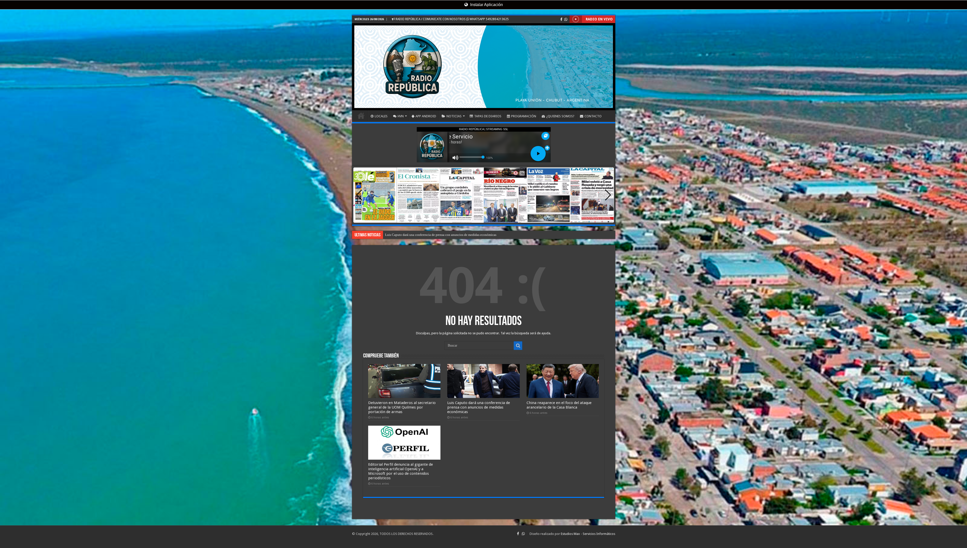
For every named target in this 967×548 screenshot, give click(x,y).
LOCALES (381, 116)
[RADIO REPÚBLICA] (483, 66)
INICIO (361, 115)
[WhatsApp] (566, 19)
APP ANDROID (426, 116)
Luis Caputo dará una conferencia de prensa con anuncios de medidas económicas (478, 407)
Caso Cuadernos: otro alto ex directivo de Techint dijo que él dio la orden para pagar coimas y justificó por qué (460, 235)
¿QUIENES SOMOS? (560, 116)
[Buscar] (518, 345)
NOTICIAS (454, 116)
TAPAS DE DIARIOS (487, 116)
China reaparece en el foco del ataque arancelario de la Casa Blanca (559, 405)
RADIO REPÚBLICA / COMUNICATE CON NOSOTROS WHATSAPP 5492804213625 (452, 19)
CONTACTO (593, 116)
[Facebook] (561, 19)
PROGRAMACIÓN (523, 116)
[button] (608, 195)
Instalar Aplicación (486, 5)
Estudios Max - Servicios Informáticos (588, 534)
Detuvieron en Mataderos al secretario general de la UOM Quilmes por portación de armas (402, 407)
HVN (401, 116)
